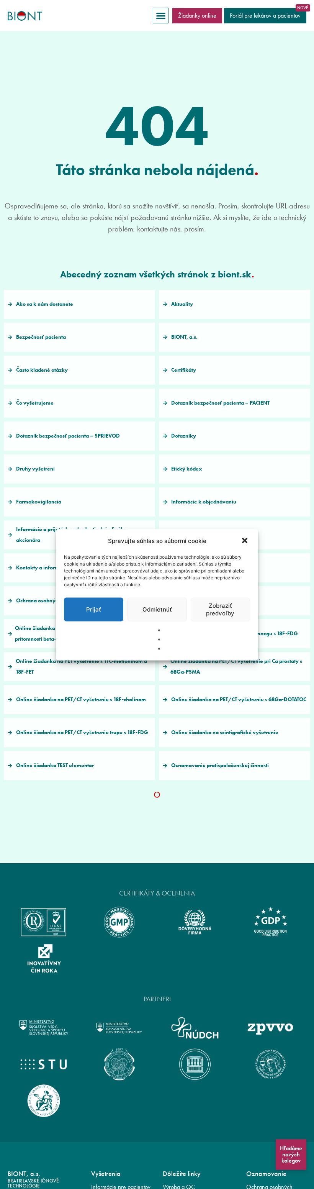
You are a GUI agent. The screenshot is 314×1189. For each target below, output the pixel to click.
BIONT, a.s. (184, 337)
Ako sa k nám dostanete (44, 304)
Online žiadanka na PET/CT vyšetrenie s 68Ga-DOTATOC (238, 699)
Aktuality (182, 304)
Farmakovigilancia (38, 502)
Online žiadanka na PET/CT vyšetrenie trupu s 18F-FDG (82, 732)
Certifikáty (183, 370)
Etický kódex (186, 469)
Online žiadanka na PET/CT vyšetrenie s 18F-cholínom (81, 699)
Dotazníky (183, 436)
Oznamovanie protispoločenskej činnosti (220, 765)
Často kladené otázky (42, 370)
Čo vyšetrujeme (35, 403)
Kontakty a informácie (42, 567)
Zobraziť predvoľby (220, 609)
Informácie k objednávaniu (203, 502)
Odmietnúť (157, 609)
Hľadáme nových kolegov (291, 1154)
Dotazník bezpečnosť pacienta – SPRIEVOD (68, 436)
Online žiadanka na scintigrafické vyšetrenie (224, 732)
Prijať (93, 609)
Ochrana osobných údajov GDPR (55, 600)
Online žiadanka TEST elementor (55, 765)
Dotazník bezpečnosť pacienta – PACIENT (220, 403)
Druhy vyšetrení (35, 469)
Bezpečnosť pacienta (41, 337)
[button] (245, 541)
